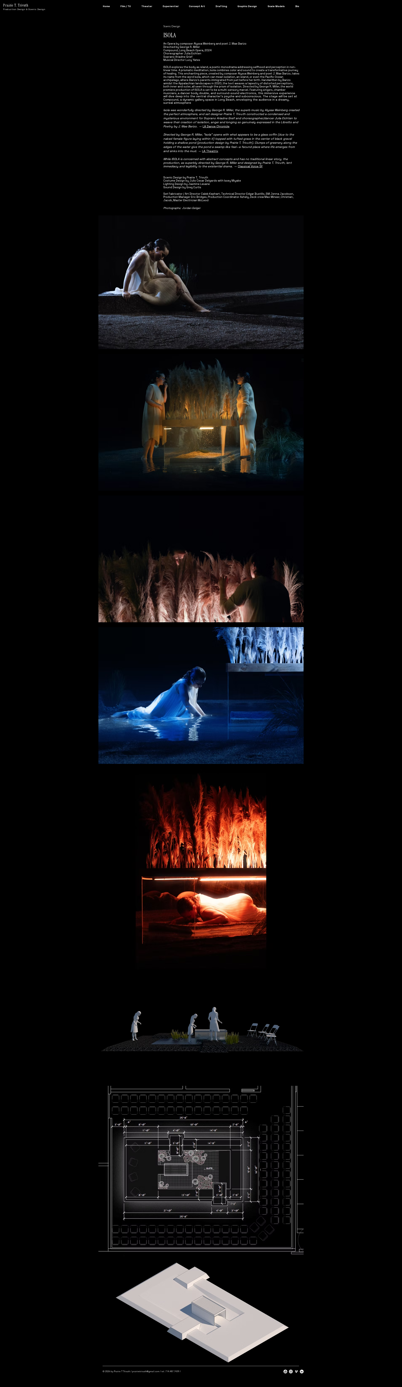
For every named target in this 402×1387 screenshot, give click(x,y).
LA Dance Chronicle (216, 126)
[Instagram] (291, 1371)
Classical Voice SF (250, 166)
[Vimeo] (296, 1371)
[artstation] (285, 1371)
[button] (125, 6)
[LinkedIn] (302, 1371)
